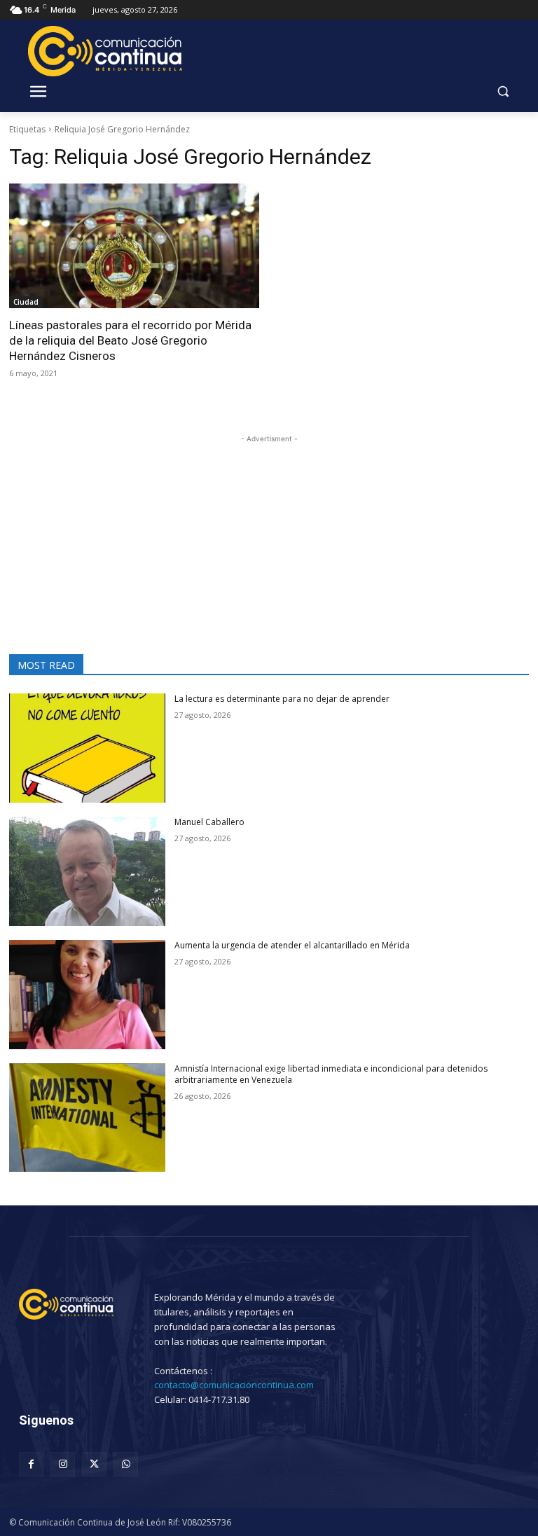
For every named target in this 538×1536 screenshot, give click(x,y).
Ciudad (26, 302)
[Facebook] (31, 1464)
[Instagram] (62, 1464)
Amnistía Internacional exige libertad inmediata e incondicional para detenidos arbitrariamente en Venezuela (331, 1074)
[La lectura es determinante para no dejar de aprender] (87, 748)
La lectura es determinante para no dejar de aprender (281, 699)
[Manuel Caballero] (87, 871)
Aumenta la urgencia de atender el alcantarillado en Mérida (292, 945)
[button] (502, 91)
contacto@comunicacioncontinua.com (234, 1384)
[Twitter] (94, 1464)
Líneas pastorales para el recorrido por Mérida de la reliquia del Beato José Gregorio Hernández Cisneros (130, 340)
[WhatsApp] (125, 1464)
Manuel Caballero (209, 822)
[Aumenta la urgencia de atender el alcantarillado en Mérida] (87, 994)
